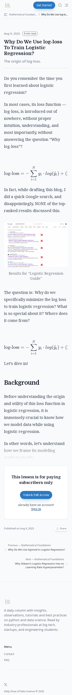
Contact (9, 654)
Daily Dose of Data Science (19, 691)
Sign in (36, 509)
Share (63, 528)
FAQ (6, 660)
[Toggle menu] (66, 5)
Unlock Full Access (36, 495)
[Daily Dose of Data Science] (7, 5)
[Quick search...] (60, 5)
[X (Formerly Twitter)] (5, 684)
